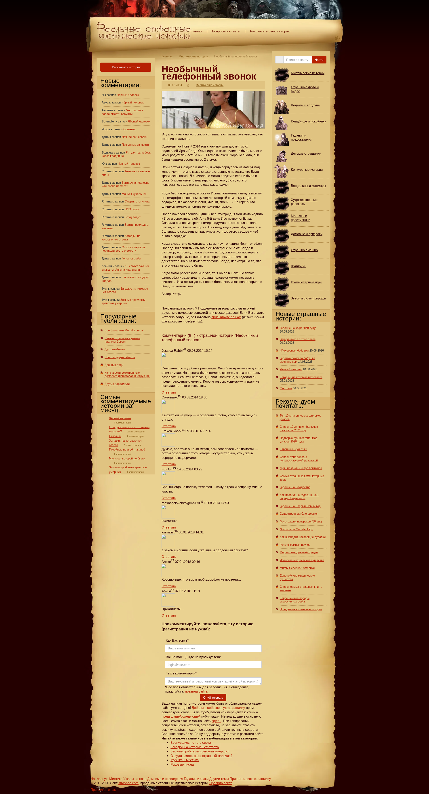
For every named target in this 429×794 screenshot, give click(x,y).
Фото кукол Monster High (296, 529)
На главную (99, 779)
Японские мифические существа (302, 560)
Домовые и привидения (165, 779)
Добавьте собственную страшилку (218, 708)
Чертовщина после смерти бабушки (122, 112)
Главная (196, 31)
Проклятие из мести (135, 144)
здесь (216, 721)
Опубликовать (213, 697)
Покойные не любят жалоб (127, 449)
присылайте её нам (226, 317)
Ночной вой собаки (134, 137)
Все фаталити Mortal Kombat (124, 330)
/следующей (190, 716)
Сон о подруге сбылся (120, 357)
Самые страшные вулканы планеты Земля (122, 340)
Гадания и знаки (196, 779)
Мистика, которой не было (127, 458)
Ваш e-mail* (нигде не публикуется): (193, 657)
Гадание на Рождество (295, 487)
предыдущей (171, 716)
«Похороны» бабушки (294, 350)
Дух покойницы (115, 349)
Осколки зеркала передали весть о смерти (123, 249)
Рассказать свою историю (270, 31)
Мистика (115, 779)
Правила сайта (220, 783)
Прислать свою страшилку (250, 779)
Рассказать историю (126, 67)
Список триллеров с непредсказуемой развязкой (299, 458)
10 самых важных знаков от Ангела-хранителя (125, 267)
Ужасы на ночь (134, 779)
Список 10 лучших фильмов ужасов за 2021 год (299, 428)
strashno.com (128, 783)
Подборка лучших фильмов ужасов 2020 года (298, 439)
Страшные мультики (293, 449)
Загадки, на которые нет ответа (194, 747)
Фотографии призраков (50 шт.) (301, 521)
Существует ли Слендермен (299, 513)
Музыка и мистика (184, 760)
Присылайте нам (103, 790)
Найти (319, 59)
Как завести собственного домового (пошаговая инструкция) (127, 374)
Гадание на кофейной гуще (298, 328)
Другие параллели (117, 383)
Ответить (169, 392)
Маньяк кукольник (134, 194)
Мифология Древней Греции (299, 552)
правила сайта (196, 691)
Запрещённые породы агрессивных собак (294, 599)
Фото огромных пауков (295, 544)
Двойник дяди (114, 364)
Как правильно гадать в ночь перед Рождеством (299, 496)
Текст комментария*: (181, 673)
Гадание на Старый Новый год (300, 506)
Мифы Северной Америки (297, 568)
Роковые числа (182, 764)
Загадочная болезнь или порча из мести (125, 184)
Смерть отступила (137, 201)
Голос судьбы (131, 258)
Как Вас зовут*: (177, 640)
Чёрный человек (128, 95)
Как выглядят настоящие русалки (303, 537)
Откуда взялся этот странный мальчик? (201, 756)
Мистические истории (193, 56)
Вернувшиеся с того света (190, 742)
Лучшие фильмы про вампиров (301, 468)
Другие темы (219, 779)
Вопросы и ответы (226, 31)
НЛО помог (132, 209)
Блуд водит (133, 217)
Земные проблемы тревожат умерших (199, 751)
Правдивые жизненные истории (301, 609)
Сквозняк (129, 129)
